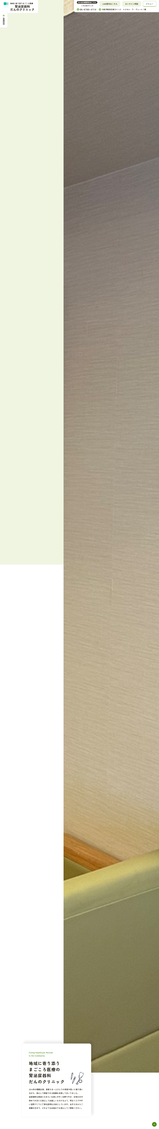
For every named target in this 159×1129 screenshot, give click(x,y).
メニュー (149, 3)
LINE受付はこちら (109, 3)
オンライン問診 (131, 3)
